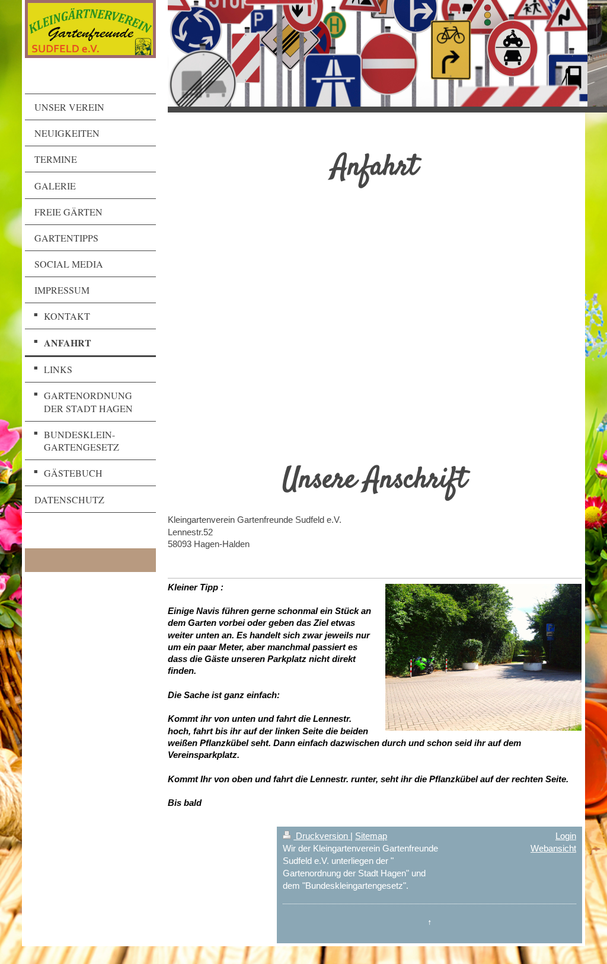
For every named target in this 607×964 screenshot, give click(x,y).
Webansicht (553, 848)
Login (565, 836)
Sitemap (371, 836)
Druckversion (321, 836)
